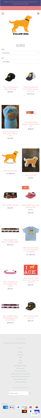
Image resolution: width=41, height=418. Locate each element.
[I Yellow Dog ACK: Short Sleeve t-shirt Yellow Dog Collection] (30, 270)
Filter (3, 49)
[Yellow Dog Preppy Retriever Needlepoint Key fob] (30, 112)
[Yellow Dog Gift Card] (10, 158)
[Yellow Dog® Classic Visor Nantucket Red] (30, 195)
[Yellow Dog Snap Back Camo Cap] (30, 306)
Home (20, 352)
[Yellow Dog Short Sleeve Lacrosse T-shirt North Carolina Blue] (30, 234)
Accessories (20, 368)
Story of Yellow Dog (20, 379)
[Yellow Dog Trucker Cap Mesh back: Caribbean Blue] (10, 116)
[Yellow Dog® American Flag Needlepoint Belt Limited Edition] (10, 306)
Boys (20, 363)
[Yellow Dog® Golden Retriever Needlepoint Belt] (10, 230)
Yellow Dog (5, 404)
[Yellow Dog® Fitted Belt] (10, 195)
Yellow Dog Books (20, 371)
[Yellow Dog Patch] (30, 160)
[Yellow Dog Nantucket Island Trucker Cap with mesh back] (30, 77)
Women (20, 355)
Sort (3, 58)
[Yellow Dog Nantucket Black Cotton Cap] (10, 77)
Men (20, 360)
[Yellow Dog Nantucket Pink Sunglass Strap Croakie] (10, 272)
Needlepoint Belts (20, 366)
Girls (20, 357)
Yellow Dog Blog (20, 382)
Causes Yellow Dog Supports (20, 376)
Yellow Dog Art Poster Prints (20, 374)
